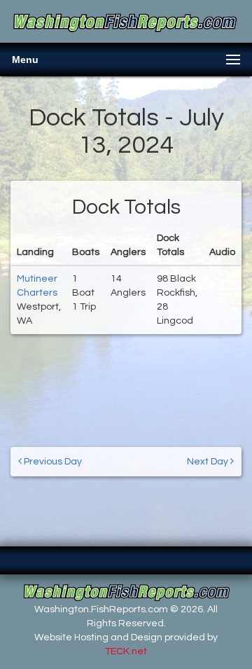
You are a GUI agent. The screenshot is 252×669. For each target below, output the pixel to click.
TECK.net (126, 651)
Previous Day (52, 462)
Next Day (208, 462)
